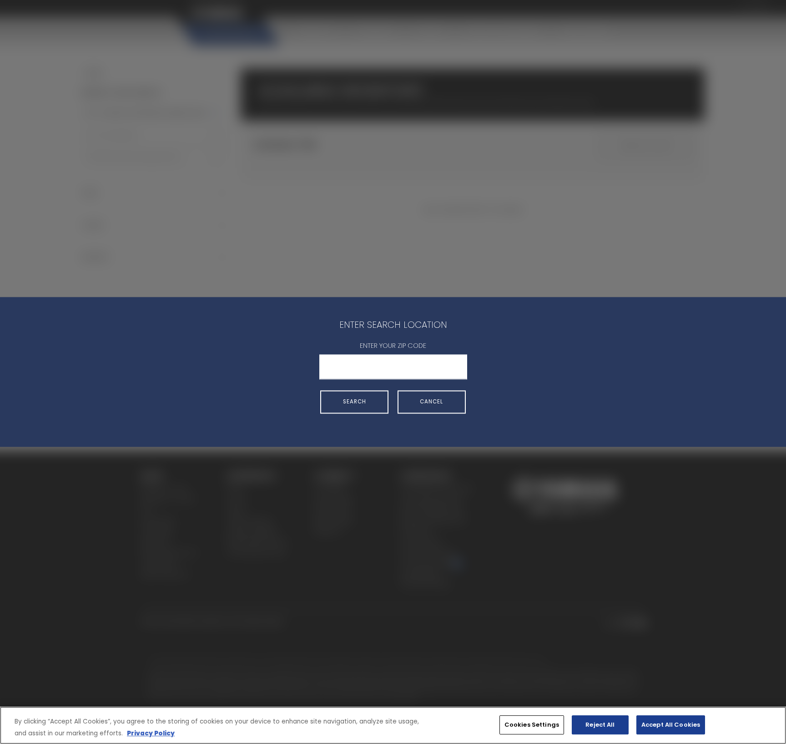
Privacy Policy (151, 733)
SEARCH (354, 401)
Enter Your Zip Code (393, 345)
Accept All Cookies (670, 724)
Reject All (600, 724)
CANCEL (431, 401)
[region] (393, 725)
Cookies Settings (531, 724)
